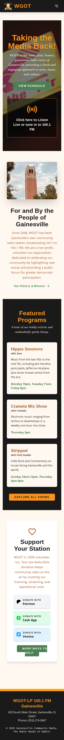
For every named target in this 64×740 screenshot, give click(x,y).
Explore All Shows (32, 497)
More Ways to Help (34, 650)
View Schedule (32, 85)
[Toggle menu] (56, 6)
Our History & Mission (29, 286)
